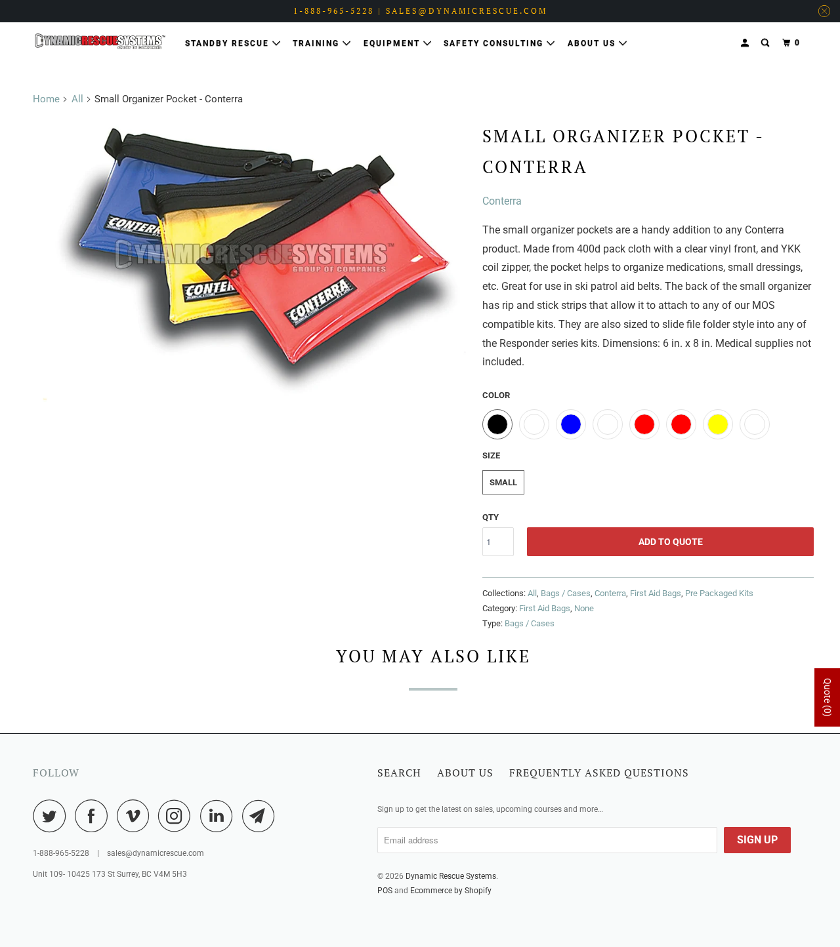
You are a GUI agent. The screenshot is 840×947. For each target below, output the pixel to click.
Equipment (393, 43)
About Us (593, 43)
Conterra (502, 201)
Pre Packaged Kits (719, 593)
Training (318, 43)
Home (46, 99)
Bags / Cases (566, 593)
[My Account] (746, 43)
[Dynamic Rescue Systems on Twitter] (52, 815)
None (584, 608)
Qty (490, 517)
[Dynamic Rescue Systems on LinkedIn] (220, 815)
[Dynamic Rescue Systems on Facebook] (94, 815)
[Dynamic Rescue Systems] (100, 41)
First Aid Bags (655, 593)
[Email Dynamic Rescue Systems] (262, 815)
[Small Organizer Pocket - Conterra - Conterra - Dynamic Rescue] (254, 259)
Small (503, 482)
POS (384, 890)
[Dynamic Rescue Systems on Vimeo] (136, 815)
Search (399, 772)
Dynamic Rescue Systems (451, 876)
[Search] (766, 43)
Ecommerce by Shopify (451, 890)
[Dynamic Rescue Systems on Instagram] (178, 815)
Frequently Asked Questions (599, 772)
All (77, 99)
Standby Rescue (228, 43)
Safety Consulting (495, 43)
